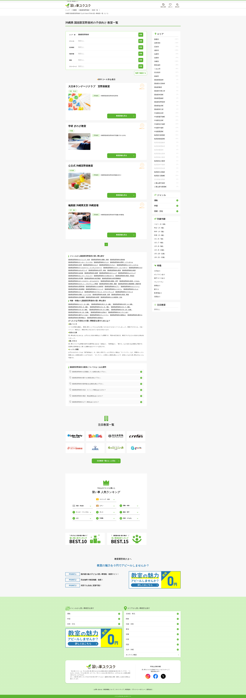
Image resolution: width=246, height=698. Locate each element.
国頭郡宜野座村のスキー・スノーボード (115, 267)
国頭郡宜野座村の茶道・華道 (120, 294)
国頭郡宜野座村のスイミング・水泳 (79, 259)
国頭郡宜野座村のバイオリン (113, 289)
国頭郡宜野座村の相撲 (91, 273)
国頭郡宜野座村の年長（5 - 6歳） (78, 307)
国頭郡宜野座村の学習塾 (75, 278)
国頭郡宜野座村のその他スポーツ (104, 275)
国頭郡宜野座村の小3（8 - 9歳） (78, 309)
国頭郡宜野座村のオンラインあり (118, 312)
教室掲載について (108, 689)
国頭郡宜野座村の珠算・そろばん (129, 281)
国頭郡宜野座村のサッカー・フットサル (80, 262)
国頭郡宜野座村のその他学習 (94, 286)
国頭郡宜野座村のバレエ (130, 289)
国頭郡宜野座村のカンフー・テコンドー (80, 275)
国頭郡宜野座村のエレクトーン (130, 286)
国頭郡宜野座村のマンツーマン (99, 315)
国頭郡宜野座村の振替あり (118, 315)
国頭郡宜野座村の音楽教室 (76, 289)
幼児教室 (72, 170)
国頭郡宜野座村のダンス (75, 292)
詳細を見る (121, 116)
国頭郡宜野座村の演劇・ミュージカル (79, 294)
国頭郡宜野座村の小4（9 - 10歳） (99, 309)
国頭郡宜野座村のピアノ (112, 286)
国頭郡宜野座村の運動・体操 (100, 259)
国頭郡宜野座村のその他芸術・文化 (111, 297)
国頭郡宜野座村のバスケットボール (127, 265)
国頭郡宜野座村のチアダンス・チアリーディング (99, 292)
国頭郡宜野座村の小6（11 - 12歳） (78, 312)
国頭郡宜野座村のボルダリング (77, 270)
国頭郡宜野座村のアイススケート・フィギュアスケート (85, 267)
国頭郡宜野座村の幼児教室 (92, 278)
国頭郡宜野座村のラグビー (107, 265)
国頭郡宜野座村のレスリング (127, 273)
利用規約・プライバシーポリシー (135, 689)
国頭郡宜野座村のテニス (101, 262)
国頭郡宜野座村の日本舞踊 (76, 297)
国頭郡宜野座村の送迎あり (95, 317)
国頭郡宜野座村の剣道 (129, 270)
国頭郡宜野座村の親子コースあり (78, 315)
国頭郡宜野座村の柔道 (114, 270)
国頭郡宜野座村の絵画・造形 (101, 294)
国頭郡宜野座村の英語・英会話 (124, 275)
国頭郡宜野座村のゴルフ (90, 265)
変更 (140, 34)
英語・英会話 (73, 91)
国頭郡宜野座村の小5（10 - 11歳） (121, 309)
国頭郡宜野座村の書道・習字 (109, 281)
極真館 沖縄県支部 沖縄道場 (83, 205)
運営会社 (149, 689)
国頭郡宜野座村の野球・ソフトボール (121, 262)
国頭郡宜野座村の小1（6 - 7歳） (100, 307)
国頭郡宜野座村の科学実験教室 (111, 278)
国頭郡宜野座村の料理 (92, 297)
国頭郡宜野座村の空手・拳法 (97, 270)
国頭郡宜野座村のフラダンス (124, 292)
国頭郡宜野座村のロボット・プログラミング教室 (83, 284)
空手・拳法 (72, 210)
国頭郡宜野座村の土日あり (99, 312)
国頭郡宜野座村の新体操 (117, 259)
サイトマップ (120, 689)
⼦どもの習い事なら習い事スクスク (123, 696)
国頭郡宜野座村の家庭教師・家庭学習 (129, 284)
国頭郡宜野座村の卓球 (75, 265)
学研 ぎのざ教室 (77, 126)
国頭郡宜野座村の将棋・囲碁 (108, 284)
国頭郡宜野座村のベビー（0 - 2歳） (79, 304)
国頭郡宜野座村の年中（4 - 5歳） (123, 304)
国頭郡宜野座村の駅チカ (135, 315)
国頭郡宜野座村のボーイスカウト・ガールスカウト (83, 281)
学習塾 (71, 131)
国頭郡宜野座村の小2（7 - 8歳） (121, 307)
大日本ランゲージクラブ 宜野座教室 (89, 86)
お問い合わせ (98, 689)
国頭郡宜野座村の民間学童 (76, 286)
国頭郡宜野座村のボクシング (108, 273)
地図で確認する (140, 73)
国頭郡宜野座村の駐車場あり (77, 317)
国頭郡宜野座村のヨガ (135, 267)
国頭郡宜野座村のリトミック (94, 289)
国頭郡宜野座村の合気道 (75, 273)
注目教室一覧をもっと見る (106, 461)
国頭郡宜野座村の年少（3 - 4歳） (101, 304)
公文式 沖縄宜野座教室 (80, 165)
